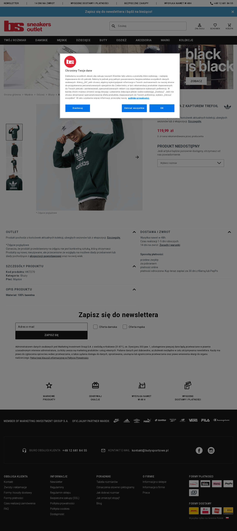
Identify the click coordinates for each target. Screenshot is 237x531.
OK (161, 108)
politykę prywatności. (138, 98)
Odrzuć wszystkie (134, 108)
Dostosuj (78, 108)
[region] (120, 85)
